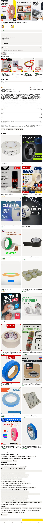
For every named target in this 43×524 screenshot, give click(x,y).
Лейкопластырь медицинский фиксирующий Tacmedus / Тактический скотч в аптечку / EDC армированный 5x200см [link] (31, 384)
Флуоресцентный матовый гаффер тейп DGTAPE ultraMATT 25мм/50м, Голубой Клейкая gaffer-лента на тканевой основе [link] (32, 447)
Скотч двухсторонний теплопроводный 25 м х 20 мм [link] (9, 415)
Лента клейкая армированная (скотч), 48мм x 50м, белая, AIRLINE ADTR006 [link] (10, 163)
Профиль (38, 522)
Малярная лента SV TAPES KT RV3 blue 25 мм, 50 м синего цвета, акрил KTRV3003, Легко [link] (10, 384)
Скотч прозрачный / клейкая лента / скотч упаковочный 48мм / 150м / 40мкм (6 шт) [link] (32, 290)
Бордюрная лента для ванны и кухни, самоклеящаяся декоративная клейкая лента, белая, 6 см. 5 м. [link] (30, 321)
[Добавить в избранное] (39, 2)
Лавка (13, 522)
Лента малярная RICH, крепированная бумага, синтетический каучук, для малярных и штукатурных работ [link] (11, 353)
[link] (4, 456)
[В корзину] (11, 71)
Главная (4, 522)
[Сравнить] (37, 2)
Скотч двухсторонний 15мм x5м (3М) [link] (17, 75)
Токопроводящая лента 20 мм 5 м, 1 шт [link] (7, 257)
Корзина (30, 522)
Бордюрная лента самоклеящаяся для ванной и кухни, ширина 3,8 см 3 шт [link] (9, 321)
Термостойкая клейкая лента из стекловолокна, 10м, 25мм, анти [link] (31, 257)
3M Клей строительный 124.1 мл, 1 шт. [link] (7, 194)
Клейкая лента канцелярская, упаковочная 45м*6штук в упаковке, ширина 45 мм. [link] (31, 226)
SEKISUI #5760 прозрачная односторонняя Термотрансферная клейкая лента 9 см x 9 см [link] (29, 415)
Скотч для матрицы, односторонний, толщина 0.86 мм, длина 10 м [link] (32, 163)
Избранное (21, 522)
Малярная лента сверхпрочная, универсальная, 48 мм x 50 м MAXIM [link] (31, 195)
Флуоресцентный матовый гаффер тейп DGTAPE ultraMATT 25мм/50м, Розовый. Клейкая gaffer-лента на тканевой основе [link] (11, 447)
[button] (2, 20)
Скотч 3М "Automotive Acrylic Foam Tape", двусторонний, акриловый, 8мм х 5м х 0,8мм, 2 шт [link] (6, 75)
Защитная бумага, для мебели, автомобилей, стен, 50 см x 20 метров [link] (32, 353)
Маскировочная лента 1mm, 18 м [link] (6, 289)
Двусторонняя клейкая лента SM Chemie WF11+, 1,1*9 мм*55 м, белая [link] (11, 226)
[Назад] (2, 2)
